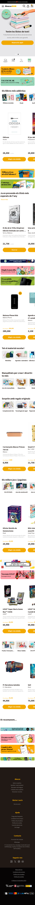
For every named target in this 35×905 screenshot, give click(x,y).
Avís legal (17, 827)
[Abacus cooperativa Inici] (11, 7)
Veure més (4, 199)
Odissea (6, 137)
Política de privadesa (17, 821)
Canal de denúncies (17, 825)
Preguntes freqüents (17, 816)
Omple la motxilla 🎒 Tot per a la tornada (17, 2)
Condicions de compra (17, 819)
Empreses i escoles (17, 792)
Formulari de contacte (17, 839)
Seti (29, 685)
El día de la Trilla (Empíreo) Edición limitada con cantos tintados (13, 231)
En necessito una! (17, 45)
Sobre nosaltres (17, 783)
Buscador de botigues (17, 787)
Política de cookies (17, 823)
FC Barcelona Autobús (11, 685)
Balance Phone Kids (10, 315)
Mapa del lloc (18, 870)
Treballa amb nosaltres (17, 790)
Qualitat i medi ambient (17, 785)
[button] (28, 6)
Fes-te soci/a (17, 804)
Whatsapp (17, 842)
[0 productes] (32, 7)
